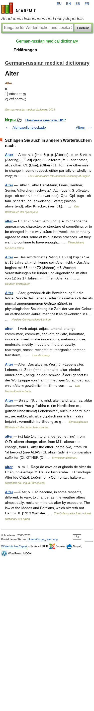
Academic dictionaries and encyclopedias (42, 18)
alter (9, 221)
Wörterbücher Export (14, 546)
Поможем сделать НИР (45, 120)
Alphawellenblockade (29, 127)
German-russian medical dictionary (47, 41)
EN (68, 4)
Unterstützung (36, 539)
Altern (80, 127)
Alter (9, 155)
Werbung (52, 539)
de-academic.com (19, 8)
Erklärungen (25, 50)
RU (59, 4)
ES (77, 4)
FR (87, 4)
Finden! (83, 28)
